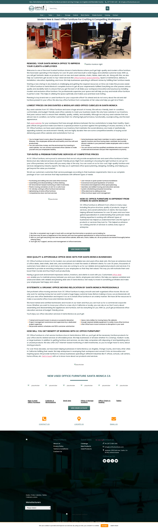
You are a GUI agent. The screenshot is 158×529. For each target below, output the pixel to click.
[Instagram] (108, 461)
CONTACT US (44, 424)
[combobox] (77, 8)
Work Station (85, 15)
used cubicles (36, 123)
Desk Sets (67, 401)
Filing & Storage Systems (87, 401)
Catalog (107, 15)
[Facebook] (104, 461)
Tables (118, 401)
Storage (67, 15)
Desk (58, 15)
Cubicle (75, 15)
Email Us (114, 424)
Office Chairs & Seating (104, 401)
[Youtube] (116, 461)
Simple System (97, 15)
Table (50, 15)
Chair (42, 15)
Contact (115, 15)
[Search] (107, 8)
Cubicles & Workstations (50, 401)
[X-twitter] (112, 461)
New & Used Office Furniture (34, 401)
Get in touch (47, 356)
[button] (104, 525)
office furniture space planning (86, 78)
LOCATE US (79, 424)
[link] (114, 525)
